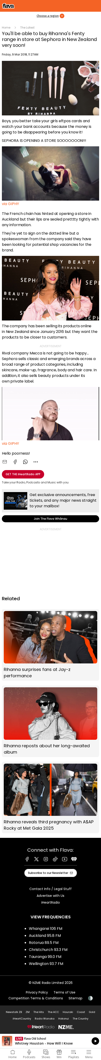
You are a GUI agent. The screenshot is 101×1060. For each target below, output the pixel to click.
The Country (80, 1018)
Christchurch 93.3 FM (48, 949)
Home (6, 27)
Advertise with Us (50, 895)
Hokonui (63, 1018)
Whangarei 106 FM (45, 928)
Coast (81, 1012)
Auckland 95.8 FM (45, 935)
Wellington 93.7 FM (46, 963)
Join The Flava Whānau (50, 505)
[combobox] (36, 462)
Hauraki (68, 1012)
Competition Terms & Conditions (35, 998)
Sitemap (75, 998)
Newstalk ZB (14, 1012)
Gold (92, 1012)
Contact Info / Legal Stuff (50, 889)
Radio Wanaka (44, 1018)
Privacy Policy (37, 992)
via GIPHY (10, 203)
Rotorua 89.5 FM (43, 942)
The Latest (27, 27)
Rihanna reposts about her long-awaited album (50, 721)
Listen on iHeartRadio (50, 1041)
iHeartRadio (50, 902)
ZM (28, 1012)
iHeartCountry (22, 1018)
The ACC (53, 1012)
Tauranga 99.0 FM (45, 956)
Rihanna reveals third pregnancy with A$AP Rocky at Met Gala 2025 (50, 797)
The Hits (38, 1012)
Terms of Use (64, 992)
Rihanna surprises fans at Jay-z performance (50, 645)
